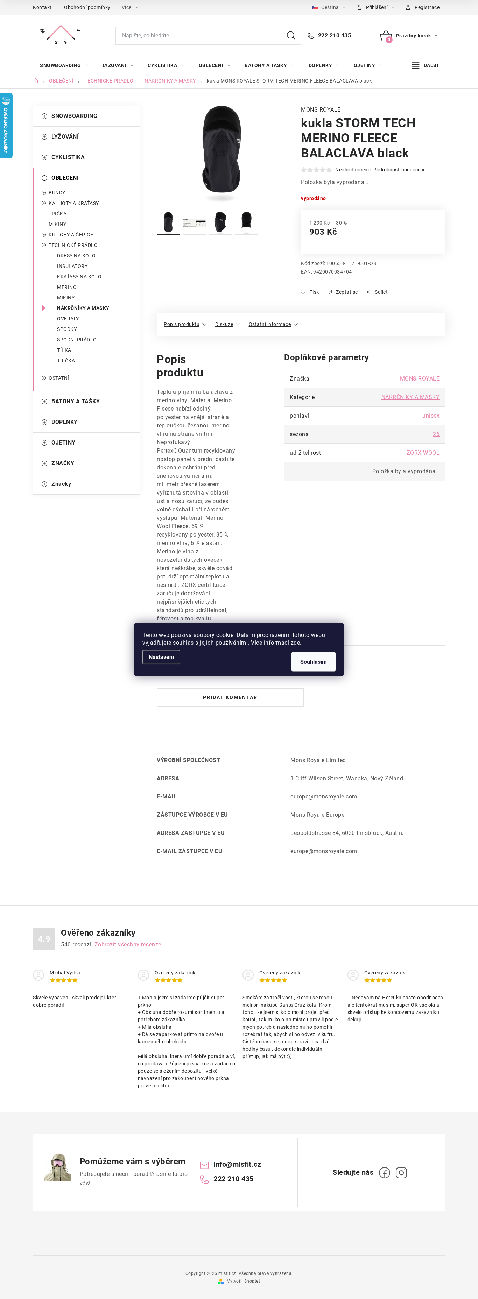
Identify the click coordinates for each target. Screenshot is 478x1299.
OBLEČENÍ (65, 178)
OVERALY (68, 318)
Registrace (427, 7)
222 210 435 (333, 35)
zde (295, 642)
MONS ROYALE (321, 109)
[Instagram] (401, 1172)
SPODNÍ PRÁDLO (77, 339)
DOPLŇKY (64, 422)
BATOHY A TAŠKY (75, 401)
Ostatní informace (270, 324)
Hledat (291, 36)
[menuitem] (64, 65)
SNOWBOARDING (74, 116)
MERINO (67, 287)
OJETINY (63, 442)
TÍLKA (64, 350)
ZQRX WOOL (423, 452)
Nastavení (161, 657)
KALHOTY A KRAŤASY (74, 203)
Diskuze (224, 324)
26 (436, 434)
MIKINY (57, 224)
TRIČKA (57, 213)
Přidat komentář (230, 697)
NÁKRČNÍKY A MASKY (83, 308)
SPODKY (67, 329)
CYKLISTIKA (68, 157)
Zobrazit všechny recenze (127, 944)
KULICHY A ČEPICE (71, 234)
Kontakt (42, 7)
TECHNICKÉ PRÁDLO (73, 245)
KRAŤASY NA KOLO (79, 276)
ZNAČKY (62, 463)
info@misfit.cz (237, 1164)
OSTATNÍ (59, 378)
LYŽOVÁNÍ (65, 136)
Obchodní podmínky (87, 7)
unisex (431, 415)
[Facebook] (384, 1172)
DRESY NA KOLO (76, 255)
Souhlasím (313, 662)
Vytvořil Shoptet (243, 1281)
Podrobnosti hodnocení (398, 169)
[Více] (425, 65)
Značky (61, 484)
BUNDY (57, 193)
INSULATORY (72, 266)
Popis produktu (181, 324)
